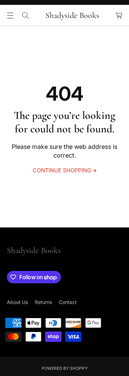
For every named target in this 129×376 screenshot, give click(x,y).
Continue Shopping (62, 170)
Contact (68, 302)
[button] (10, 15)
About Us (17, 302)
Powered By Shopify (65, 368)
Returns (43, 302)
